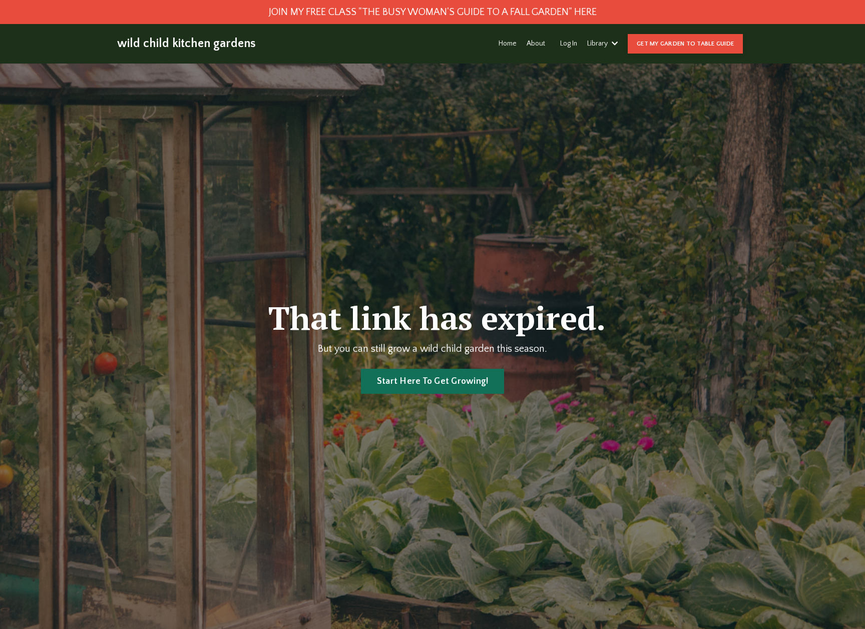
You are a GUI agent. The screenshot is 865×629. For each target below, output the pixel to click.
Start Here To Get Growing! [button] (433, 381)
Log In (568, 44)
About (536, 44)
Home (508, 44)
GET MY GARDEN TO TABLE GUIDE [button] (685, 43)
